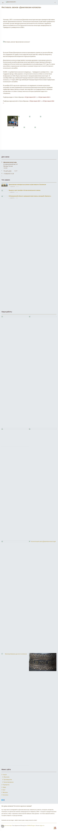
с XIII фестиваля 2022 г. (44, 97)
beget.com (42, 825)
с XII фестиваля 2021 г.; (30, 97)
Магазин (5, 792)
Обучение (6, 777)
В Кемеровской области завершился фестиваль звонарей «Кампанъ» (30, 196)
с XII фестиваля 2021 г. (35, 101)
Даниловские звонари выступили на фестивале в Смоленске (27, 184)
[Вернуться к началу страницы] (2, 826)
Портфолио (6, 785)
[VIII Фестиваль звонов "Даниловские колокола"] (12, 121)
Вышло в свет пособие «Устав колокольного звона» (24, 190)
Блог (4, 790)
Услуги (5, 774)
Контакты (5, 795)
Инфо (4, 787)
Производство (7, 779)
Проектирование (8, 782)
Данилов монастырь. (7, 825)
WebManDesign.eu (31, 825)
